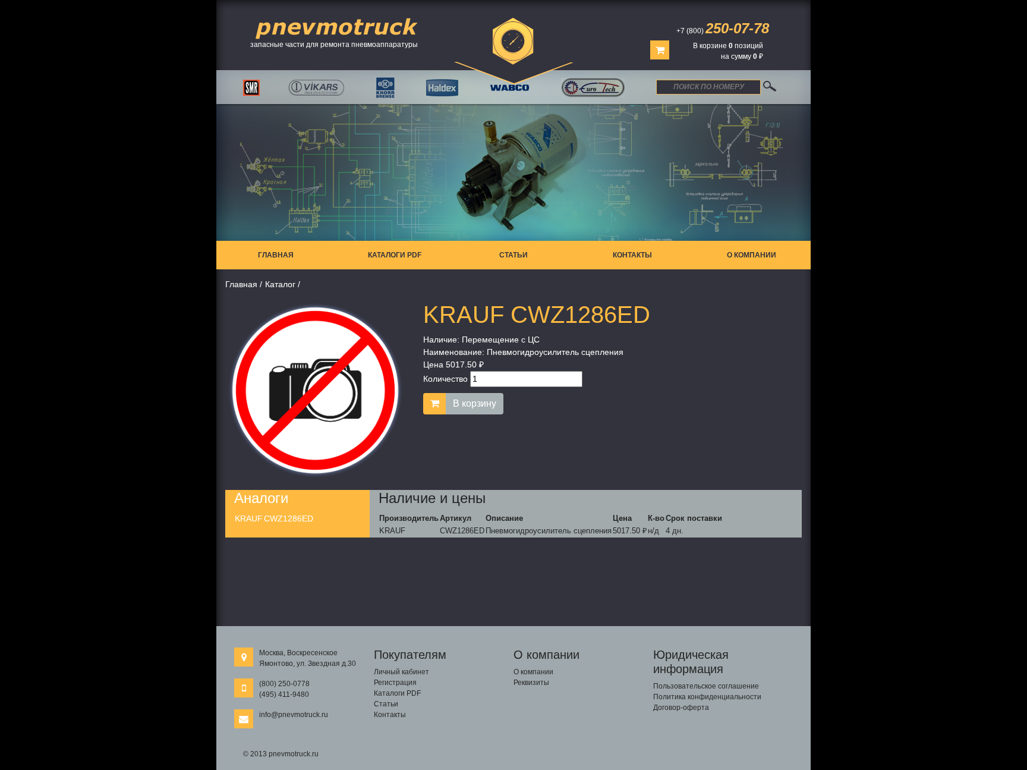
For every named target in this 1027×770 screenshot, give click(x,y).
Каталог (280, 284)
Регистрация (395, 682)
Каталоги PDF (394, 255)
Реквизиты (531, 682)
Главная (276, 255)
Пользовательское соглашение (706, 686)
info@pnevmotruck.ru (293, 715)
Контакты (632, 255)
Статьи (513, 255)
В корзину (474, 403)
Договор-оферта (681, 707)
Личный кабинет (401, 672)
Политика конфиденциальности (707, 697)
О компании (751, 255)
